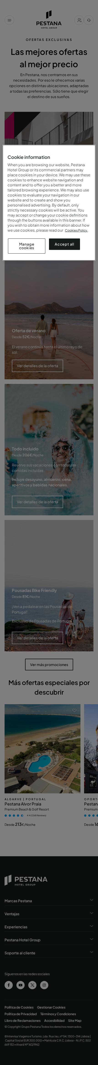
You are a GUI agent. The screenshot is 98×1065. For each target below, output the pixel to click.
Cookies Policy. (76, 230)
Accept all (64, 244)
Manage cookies (26, 246)
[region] (49, 203)
